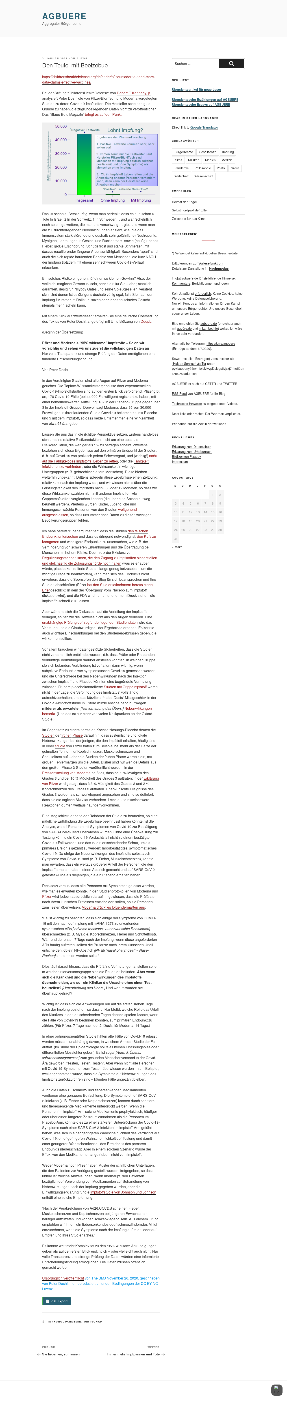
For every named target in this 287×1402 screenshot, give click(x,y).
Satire (235, 168)
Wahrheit (217, 413)
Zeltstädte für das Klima (189, 218)
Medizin (227, 160)
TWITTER (230, 383)
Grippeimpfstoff (135, 686)
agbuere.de (208, 323)
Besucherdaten (228, 253)
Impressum (180, 461)
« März (177, 547)
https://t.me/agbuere (221, 343)
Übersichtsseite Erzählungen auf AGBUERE (205, 99)
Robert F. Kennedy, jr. (134, 92)
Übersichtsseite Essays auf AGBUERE (201, 104)
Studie (60, 745)
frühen (66, 735)
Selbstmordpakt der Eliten (190, 210)
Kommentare (181, 283)
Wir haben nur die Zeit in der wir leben (199, 423)
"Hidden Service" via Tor (189, 363)
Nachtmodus (219, 268)
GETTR (210, 383)
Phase (77, 735)
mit (119, 686)
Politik (221, 168)
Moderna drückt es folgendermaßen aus (113, 907)
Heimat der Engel (184, 202)
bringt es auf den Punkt (103, 114)
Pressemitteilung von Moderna (66, 772)
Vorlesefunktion (210, 263)
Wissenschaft (203, 176)
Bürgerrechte (183, 152)
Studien (110, 686)
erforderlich (203, 293)
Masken (193, 160)
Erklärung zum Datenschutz (191, 446)
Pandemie (73, 1321)
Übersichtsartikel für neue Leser (196, 89)
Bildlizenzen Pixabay (186, 456)
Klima (178, 160)
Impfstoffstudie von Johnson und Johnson (123, 1192)
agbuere (64, 16)
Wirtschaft (94, 1321)
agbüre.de (184, 328)
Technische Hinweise (187, 403)
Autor (82, 58)
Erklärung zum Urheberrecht (192, 451)
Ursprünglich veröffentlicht (63, 1278)
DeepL (146, 321)
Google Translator (204, 127)
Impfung (55, 1321)
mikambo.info (208, 328)
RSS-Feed (179, 393)
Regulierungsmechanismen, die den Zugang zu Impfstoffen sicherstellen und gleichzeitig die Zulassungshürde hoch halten (99, 560)
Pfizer (46, 896)
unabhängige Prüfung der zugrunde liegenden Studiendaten (90, 622)
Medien (210, 160)
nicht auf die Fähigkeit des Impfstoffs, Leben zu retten (99, 458)
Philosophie (203, 168)
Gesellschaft (207, 152)
